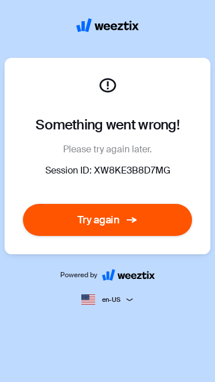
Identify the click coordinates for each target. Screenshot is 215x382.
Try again (98, 220)
